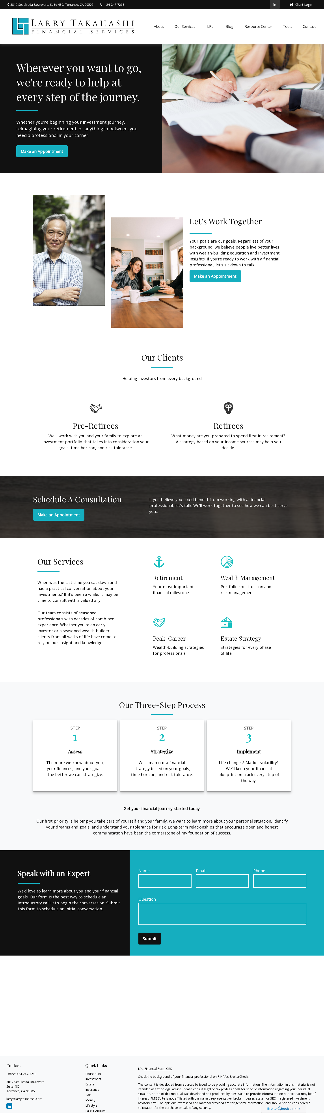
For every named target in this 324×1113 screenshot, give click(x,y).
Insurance (92, 1089)
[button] (159, 26)
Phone (259, 870)
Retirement (93, 1074)
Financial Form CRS (158, 1068)
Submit (150, 938)
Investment (93, 1079)
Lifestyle (91, 1105)
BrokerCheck (239, 1076)
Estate (89, 1084)
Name (144, 870)
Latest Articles (95, 1111)
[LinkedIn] (275, 4)
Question (147, 899)
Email (201, 870)
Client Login (303, 4)
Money (90, 1100)
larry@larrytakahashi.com (24, 1099)
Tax (88, 1095)
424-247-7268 (114, 4)
